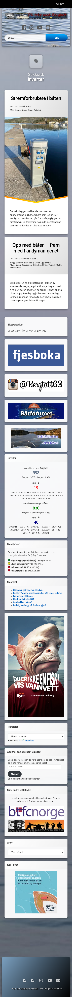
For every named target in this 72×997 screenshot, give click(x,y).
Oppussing (46, 263)
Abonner (15, 774)
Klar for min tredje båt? (23, 599)
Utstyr (58, 265)
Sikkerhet (37, 265)
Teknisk (37, 110)
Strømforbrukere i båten (36, 98)
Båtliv (12, 110)
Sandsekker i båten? (22, 602)
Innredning (29, 263)
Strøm (30, 110)
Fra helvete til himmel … (24, 596)
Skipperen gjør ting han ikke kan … (28, 590)
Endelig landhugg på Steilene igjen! (29, 605)
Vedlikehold (15, 267)
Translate (29, 740)
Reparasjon (27, 265)
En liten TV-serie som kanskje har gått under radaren (37, 593)
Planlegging (15, 265)
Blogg (18, 110)
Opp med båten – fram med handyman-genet (36, 248)
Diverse (19, 263)
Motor (37, 263)
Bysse (24, 110)
